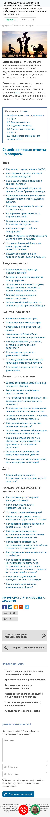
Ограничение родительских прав (23, 322)
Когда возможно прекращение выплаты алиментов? (22, 392)
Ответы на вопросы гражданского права (16, 635)
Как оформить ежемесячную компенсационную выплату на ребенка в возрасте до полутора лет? (27, 545)
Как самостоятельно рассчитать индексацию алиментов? (23, 424)
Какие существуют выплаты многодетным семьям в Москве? (23, 578)
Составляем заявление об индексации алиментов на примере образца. (26, 432)
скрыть (25, 111)
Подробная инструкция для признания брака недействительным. (26, 255)
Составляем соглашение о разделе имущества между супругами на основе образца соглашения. (25, 287)
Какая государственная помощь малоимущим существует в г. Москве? (26, 518)
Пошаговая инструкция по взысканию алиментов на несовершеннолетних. (26, 410)
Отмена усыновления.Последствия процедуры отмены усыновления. (24, 361)
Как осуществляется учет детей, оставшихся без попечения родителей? (23, 345)
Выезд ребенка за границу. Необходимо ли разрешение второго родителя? (26, 478)
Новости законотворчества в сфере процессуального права (25, 672)
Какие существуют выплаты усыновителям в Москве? (21, 585)
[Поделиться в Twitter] (27, 607)
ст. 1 (17, 92)
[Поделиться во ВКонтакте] (10, 607)
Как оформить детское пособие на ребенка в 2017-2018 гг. (25, 525)
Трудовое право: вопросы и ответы (25, 679)
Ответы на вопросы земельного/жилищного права (23, 704)
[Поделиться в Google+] (21, 607)
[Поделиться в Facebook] (4, 607)
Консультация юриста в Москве (22, 710)
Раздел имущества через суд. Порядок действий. (22, 271)
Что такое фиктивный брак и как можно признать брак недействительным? (23, 246)
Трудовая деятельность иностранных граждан (18, 687)
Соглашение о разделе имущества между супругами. (24, 278)
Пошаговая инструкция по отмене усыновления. (24, 368)
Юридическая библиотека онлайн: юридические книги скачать (24, 695)
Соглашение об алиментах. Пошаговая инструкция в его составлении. (27, 417)
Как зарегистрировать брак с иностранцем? (21, 230)
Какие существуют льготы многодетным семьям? (20, 506)
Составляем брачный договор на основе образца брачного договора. (25, 189)
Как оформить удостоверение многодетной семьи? (22, 499)
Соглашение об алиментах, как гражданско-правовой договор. (23, 453)
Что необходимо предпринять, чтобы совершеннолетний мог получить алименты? (26, 401)
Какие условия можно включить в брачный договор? (24, 182)
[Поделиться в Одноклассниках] (16, 607)
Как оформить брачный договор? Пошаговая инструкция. (24, 175)
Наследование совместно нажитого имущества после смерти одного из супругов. (25, 198)
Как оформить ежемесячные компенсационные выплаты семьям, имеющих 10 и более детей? (25, 534)
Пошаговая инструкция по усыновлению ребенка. (20, 353)
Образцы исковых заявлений (29, 647)
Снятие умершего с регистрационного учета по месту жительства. (26, 237)
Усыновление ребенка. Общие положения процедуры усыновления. (25, 336)
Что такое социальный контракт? (24, 512)
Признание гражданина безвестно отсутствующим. (24, 208)
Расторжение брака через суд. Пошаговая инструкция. (22, 222)
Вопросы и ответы (20, 26)
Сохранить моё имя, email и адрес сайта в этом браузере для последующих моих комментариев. (23, 783)
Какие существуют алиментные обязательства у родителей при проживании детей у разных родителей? (23, 442)
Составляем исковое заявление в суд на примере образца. (26, 384)
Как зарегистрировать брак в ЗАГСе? (26, 169)
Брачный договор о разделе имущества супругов (21, 296)
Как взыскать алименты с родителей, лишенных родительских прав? (26, 460)
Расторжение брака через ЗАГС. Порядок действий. (23, 215)
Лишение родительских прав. (21, 318)
